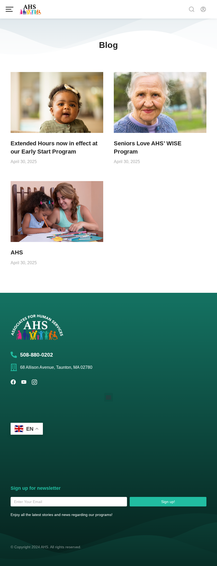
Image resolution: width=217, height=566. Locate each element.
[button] (108, 397)
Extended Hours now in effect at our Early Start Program (54, 147)
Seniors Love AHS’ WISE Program (148, 147)
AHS (17, 252)
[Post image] (57, 102)
